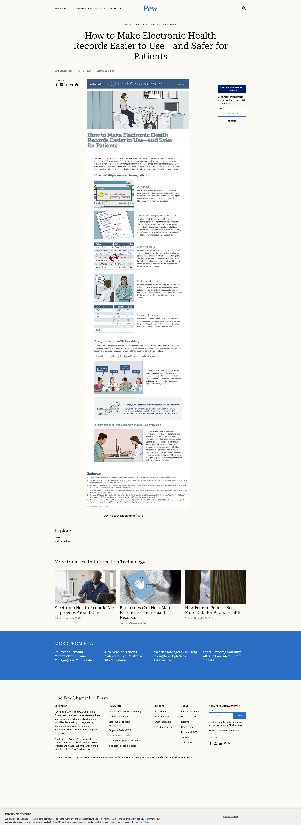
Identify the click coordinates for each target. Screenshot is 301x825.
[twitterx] (66, 85)
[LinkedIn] (220, 743)
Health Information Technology (111, 561)
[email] (71, 85)
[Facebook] (210, 743)
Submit (232, 121)
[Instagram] (215, 743)
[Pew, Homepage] (150, 8)
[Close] (296, 816)
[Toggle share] (244, 76)
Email (220, 108)
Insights (159, 706)
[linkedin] (62, 85)
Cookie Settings (230, 816)
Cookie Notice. (142, 821)
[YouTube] (230, 743)
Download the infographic (119, 515)
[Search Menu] (243, 8)
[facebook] (56, 85)
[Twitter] (225, 743)
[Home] (82, 698)
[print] (76, 85)
